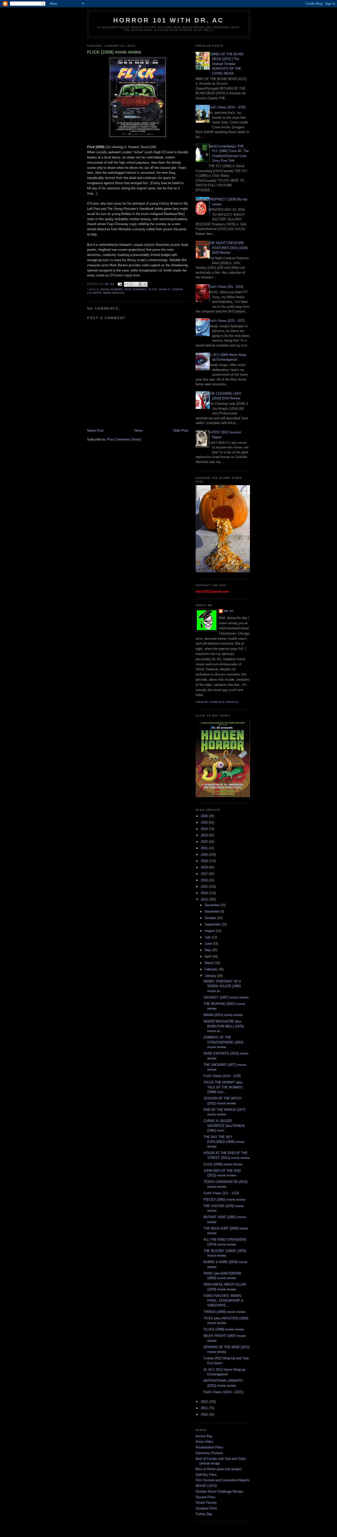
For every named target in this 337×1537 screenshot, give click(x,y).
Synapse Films (206, 1508)
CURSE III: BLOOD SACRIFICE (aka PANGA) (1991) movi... (224, 1125)
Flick (153, 289)
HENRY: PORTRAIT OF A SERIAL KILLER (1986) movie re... (222, 986)
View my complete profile (217, 702)
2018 (205, 867)
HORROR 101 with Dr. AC (168, 20)
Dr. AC (229, 611)
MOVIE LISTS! (206, 1486)
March (210, 963)
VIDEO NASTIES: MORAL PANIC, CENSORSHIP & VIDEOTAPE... (223, 1300)
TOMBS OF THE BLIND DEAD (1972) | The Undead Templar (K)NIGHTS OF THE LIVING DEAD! (225, 63)
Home (138, 430)
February (211, 969)
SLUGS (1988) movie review (224, 1329)
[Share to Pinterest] (145, 284)
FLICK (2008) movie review (223, 1164)
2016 (205, 880)
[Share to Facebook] (140, 284)
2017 (205, 874)
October (211, 918)
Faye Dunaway (136, 289)
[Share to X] (135, 284)
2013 (205, 899)
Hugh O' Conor (171, 289)
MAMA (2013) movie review (223, 1015)
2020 (205, 854)
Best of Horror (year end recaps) (219, 1469)
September (213, 924)
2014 (205, 893)
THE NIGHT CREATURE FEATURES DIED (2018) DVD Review (228, 247)
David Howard (111, 289)
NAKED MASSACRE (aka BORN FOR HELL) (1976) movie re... (224, 1026)
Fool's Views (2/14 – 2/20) (226, 107)
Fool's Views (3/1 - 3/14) (225, 286)
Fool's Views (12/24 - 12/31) (223, 1392)
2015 (205, 886)
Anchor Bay (204, 1436)
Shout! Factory (206, 1502)
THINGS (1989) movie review (224, 1312)
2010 (205, 1414)
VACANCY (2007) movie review (226, 997)
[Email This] (126, 284)
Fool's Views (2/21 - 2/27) (226, 321)
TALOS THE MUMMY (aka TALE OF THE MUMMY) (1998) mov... (223, 1087)
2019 (205, 861)
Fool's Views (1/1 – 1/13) (221, 1193)
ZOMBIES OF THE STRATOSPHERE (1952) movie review (223, 1042)
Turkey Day (204, 1514)
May (208, 950)
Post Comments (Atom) (124, 439)
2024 (205, 829)
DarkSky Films (206, 1475)
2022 (205, 842)
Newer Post (95, 430)
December (212, 905)
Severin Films (205, 1497)
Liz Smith (94, 292)
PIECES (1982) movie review (224, 1199)
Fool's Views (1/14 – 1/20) (222, 1076)
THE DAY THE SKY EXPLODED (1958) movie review (224, 1141)
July (208, 937)
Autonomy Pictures (209, 1453)
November (212, 911)
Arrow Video (204, 1441)
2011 (205, 1408)
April (208, 956)
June (209, 943)
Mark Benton (113, 292)
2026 (205, 816)
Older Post (180, 430)
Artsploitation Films (209, 1447)
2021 (205, 848)
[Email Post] (119, 284)
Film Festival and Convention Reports (222, 1480)
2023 (205, 835)
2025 (205, 822)
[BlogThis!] (131, 284)
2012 (205, 1401)
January (211, 976)
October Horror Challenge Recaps (219, 1491)
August (210, 931)
